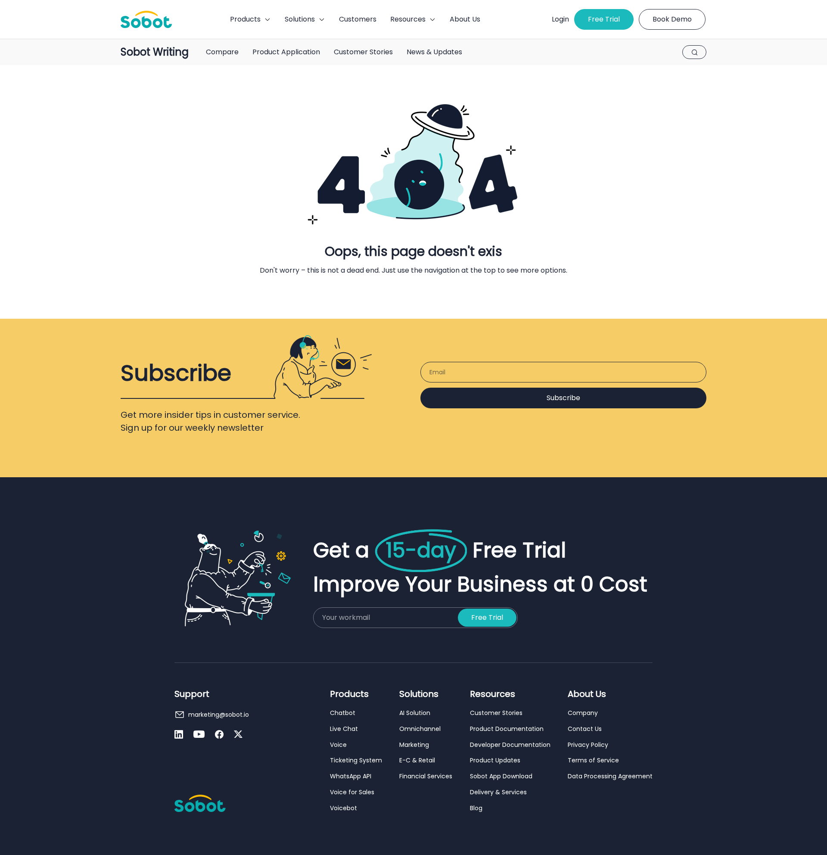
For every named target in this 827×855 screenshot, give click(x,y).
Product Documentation (507, 729)
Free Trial (604, 19)
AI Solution (414, 713)
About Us (465, 19)
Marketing (414, 745)
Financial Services (425, 776)
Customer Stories (363, 52)
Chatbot (342, 713)
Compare (222, 52)
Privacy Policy (588, 745)
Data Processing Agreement (610, 776)
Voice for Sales (352, 792)
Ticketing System (356, 760)
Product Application (286, 52)
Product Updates (495, 760)
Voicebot (343, 808)
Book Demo (672, 19)
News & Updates (434, 52)
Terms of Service (593, 760)
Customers (357, 19)
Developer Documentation (510, 745)
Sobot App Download (501, 776)
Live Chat (344, 729)
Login (560, 19)
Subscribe (563, 398)
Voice (338, 745)
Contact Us (585, 729)
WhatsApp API (350, 776)
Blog (476, 808)
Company (583, 713)
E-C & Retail (417, 760)
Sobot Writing (155, 52)
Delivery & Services (498, 792)
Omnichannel (420, 729)
